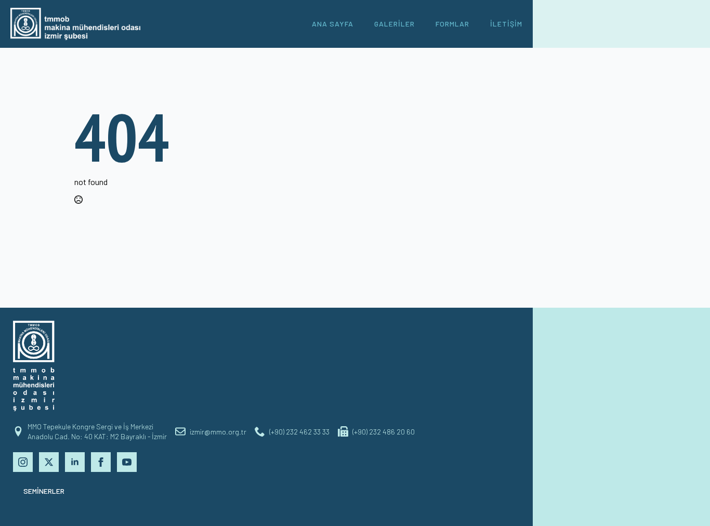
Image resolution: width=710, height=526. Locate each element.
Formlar (452, 23)
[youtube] (127, 462)
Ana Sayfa (332, 23)
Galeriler (394, 23)
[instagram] (23, 462)
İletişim (506, 23)
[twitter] (49, 462)
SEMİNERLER (43, 490)
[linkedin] (75, 462)
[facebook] (101, 462)
